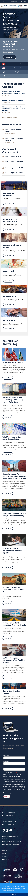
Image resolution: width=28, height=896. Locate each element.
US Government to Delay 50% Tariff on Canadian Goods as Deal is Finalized (13, 108)
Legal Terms (5, 859)
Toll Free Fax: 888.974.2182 (9, 821)
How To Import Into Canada (14, 173)
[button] (25, 6)
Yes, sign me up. (7, 793)
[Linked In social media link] (7, 830)
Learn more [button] (10, 890)
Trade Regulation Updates (13, 85)
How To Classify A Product (13, 156)
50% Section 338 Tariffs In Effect (12, 100)
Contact (4, 856)
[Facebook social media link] (3, 830)
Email (4, 767)
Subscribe (9, 57)
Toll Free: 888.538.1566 (8, 813)
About (4, 853)
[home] (9, 6)
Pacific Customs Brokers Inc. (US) (11, 841)
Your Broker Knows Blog (10, 342)
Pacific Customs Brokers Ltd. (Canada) (10, 837)
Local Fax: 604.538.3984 (8, 824)
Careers (4, 851)
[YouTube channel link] (10, 830)
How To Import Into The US (14, 168)
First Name (6, 755)
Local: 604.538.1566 (7, 816)
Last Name (6, 761)
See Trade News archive (10, 117)
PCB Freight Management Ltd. (10, 844)
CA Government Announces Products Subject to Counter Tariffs (13, 92)
